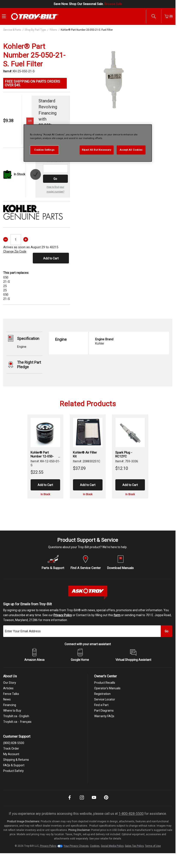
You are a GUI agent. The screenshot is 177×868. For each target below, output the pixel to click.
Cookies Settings (44, 149)
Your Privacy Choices (76, 845)
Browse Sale (113, 4)
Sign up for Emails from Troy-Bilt (27, 604)
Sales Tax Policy (134, 845)
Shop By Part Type (35, 29)
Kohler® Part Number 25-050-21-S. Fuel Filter (87, 29)
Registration (102, 694)
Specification (28, 338)
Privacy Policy (63, 615)
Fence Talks (11, 694)
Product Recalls (104, 682)
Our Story (9, 682)
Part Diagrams (104, 710)
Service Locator (104, 699)
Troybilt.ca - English (16, 716)
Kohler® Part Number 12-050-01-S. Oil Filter (42, 454)
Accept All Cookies (131, 149)
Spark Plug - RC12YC (123, 454)
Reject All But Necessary (96, 149)
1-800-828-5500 (131, 814)
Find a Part (101, 705)
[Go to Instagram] (82, 800)
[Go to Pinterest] (106, 800)
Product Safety (13, 771)
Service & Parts (12, 29)
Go (55, 178)
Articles (8, 688)
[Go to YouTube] (94, 800)
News (7, 699)
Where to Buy (12, 710)
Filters (53, 29)
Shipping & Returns (16, 759)
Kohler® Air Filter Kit (85, 454)
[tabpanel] (113, 79)
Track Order (11, 748)
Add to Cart (51, 258)
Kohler (104, 341)
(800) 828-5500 (13, 743)
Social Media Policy (112, 845)
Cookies (95, 845)
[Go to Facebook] (69, 800)
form (117, 615)
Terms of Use (153, 845)
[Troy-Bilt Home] (34, 16)
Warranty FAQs (104, 716)
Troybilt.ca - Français (17, 721)
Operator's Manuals (107, 688)
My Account (11, 754)
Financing (9, 705)
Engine (21, 347)
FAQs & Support (13, 765)
